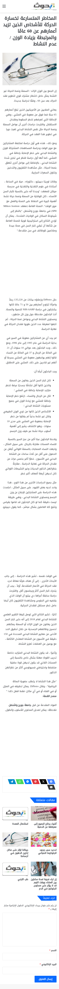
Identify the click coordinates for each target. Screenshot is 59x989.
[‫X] (42, 781)
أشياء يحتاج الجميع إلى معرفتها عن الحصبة (45, 825)
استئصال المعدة (20, 824)
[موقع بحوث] (43, 6)
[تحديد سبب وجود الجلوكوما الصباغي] (44, 839)
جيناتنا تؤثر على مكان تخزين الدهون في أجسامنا (17, 853)
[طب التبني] (15, 869)
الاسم (53, 950)
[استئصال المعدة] (15, 813)
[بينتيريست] (34, 781)
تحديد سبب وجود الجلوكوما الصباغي (47, 851)
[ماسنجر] (26, 781)
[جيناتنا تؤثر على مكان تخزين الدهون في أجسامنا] (15, 839)
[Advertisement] (29, 266)
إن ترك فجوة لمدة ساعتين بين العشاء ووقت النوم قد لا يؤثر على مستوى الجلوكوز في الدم (44, 884)
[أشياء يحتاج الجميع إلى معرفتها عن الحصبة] (44, 813)
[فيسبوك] (50, 781)
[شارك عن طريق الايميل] (50, 787)
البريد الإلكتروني (48, 964)
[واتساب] (19, 781)
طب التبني (23, 879)
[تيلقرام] (11, 781)
